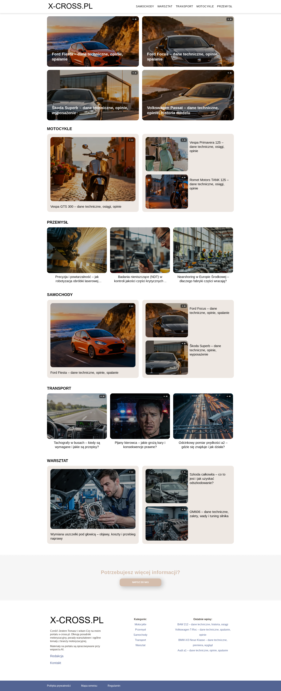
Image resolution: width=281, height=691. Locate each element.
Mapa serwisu (89, 685)
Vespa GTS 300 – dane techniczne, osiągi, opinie (85, 206)
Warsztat (165, 6)
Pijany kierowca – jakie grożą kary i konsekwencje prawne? (140, 445)
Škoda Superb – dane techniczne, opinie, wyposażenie (90, 110)
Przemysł (224, 6)
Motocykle (205, 6)
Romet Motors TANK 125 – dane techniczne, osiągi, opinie (209, 184)
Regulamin (114, 685)
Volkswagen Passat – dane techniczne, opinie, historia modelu (183, 110)
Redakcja (56, 656)
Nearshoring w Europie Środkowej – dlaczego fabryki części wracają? (203, 279)
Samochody (145, 6)
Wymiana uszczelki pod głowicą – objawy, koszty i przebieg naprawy (92, 536)
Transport (184, 6)
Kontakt (55, 663)
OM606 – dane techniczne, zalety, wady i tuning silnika (209, 514)
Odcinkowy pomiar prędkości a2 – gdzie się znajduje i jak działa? (203, 445)
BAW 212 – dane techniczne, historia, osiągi (202, 624)
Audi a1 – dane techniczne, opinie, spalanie (203, 650)
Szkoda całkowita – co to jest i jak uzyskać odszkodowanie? (207, 479)
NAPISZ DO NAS (140, 582)
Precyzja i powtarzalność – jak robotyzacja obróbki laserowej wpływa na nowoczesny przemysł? (77, 279)
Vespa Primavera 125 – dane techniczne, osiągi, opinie (207, 147)
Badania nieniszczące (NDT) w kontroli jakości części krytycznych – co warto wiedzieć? (140, 279)
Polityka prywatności (59, 685)
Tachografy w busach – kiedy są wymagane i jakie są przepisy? (77, 445)
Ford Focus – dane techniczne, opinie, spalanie (182, 56)
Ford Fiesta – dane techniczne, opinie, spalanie (87, 56)
